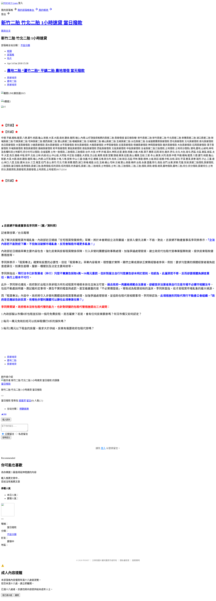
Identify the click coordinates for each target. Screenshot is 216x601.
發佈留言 (6, 437)
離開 (17, 595)
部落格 (10, 54)
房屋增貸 (11, 77)
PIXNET (86, 560)
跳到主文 (6, 31)
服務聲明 (136, 560)
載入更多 (6, 420)
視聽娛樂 (24, 409)
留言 (28, 400)
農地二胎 (11, 81)
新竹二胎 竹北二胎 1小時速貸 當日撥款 (41, 22)
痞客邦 (22, 400)
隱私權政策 (124, 560)
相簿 (9, 51)
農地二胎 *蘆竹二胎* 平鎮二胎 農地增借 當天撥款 (46, 71)
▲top (3, 414)
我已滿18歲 (7, 595)
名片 (9, 58)
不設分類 (25, 45)
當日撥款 (6, 384)
